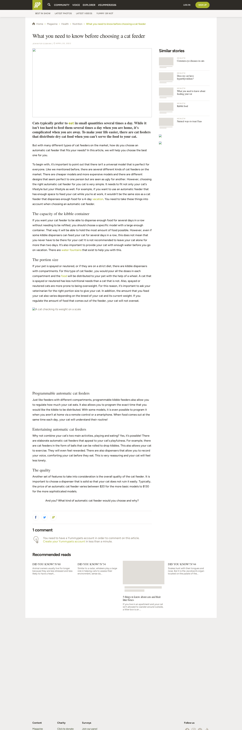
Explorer (89, 5)
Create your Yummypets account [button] (64, 541)
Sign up (202, 5)
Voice (76, 5)
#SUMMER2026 (107, 5)
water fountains (71, 250)
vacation (97, 199)
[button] (35, 517)
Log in (186, 5)
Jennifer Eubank (42, 43)
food (64, 276)
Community (61, 5)
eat (71, 123)
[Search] (49, 5)
